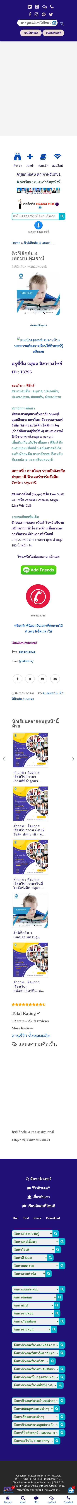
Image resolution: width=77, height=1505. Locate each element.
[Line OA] (44, 6)
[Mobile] (52, 6)
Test (26, 1218)
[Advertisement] (38, 87)
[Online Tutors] (57, 157)
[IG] (36, 14)
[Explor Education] (17, 157)
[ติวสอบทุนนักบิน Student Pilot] (38, 208)
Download (53, 1218)
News (37, 1218)
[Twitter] (51, 14)
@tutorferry (26, 661)
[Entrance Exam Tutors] (43, 157)
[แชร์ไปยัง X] (30, 679)
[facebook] (30, 14)
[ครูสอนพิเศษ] (38, 194)
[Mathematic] (30, 157)
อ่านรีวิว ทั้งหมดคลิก (31, 1035)
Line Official (50, 1485)
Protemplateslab (39, 1482)
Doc (15, 1218)
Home (16, 243)
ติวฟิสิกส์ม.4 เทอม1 (37, 243)
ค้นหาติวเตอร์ (40, 1179)
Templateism (20, 1482)
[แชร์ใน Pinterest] (42, 679)
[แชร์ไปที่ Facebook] (17, 679)
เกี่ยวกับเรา (41, 1197)
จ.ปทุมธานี (50, 693)
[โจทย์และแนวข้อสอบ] (70, 1490)
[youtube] (37, 6)
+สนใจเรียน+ (31, 33)
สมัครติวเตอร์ (53, 33)
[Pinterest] (43, 14)
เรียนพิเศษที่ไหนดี (41, 1206)
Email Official (31, 1485)
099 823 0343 (27, 651)
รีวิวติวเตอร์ (40, 1188)
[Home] (30, 6)
